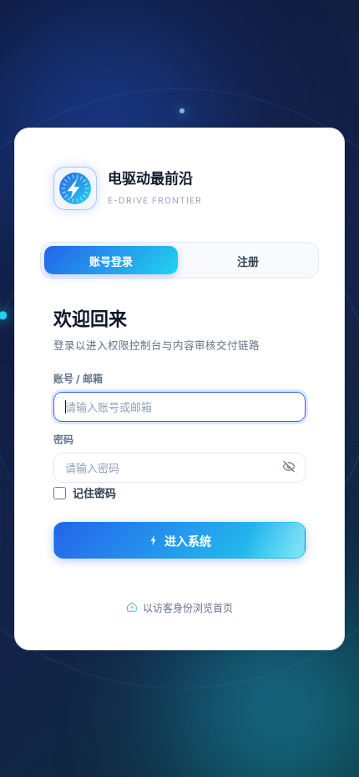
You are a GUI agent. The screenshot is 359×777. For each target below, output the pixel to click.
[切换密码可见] (289, 467)
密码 (63, 439)
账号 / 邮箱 (78, 378)
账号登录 (111, 260)
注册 (248, 260)
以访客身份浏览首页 (188, 607)
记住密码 (94, 492)
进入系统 (187, 540)
